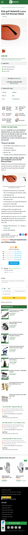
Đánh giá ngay (14, 263)
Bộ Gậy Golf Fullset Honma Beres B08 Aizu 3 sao (16, 383)
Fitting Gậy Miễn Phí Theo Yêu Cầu (12, 438)
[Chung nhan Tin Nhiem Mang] (8, 499)
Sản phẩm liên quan (8, 458)
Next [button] (26, 468)
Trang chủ (3, 7)
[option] (14, 33)
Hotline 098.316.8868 (14, 523)
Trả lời (24, 239)
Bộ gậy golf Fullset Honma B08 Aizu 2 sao (17, 395)
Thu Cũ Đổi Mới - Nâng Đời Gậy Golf (12, 407)
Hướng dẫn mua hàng (7, 516)
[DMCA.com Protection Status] (6, 497)
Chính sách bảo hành (7, 505)
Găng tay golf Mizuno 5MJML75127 (12, 476)
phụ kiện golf (6, 228)
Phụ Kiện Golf (14, 7)
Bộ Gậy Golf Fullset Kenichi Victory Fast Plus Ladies (16, 347)
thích (7, 272)
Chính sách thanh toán (7, 510)
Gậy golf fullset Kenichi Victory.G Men (15, 323)
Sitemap (4, 519)
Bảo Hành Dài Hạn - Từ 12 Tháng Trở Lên (13, 422)
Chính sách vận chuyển (7, 512)
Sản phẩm (8, 7)
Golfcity (19, 216)
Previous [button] (1, 468)
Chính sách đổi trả (6, 507)
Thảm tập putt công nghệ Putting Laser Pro (16, 311)
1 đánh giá (4, 16)
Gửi (14, 297)
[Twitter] (23, 234)
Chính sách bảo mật (7, 514)
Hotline (14, 78)
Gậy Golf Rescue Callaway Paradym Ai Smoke (16, 335)
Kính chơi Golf (21, 7)
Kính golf (4, 130)
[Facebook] (20, 234)
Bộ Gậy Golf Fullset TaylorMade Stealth (17, 371)
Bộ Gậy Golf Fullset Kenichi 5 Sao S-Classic (17, 359)
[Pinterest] (26, 234)
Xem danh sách (14, 83)
